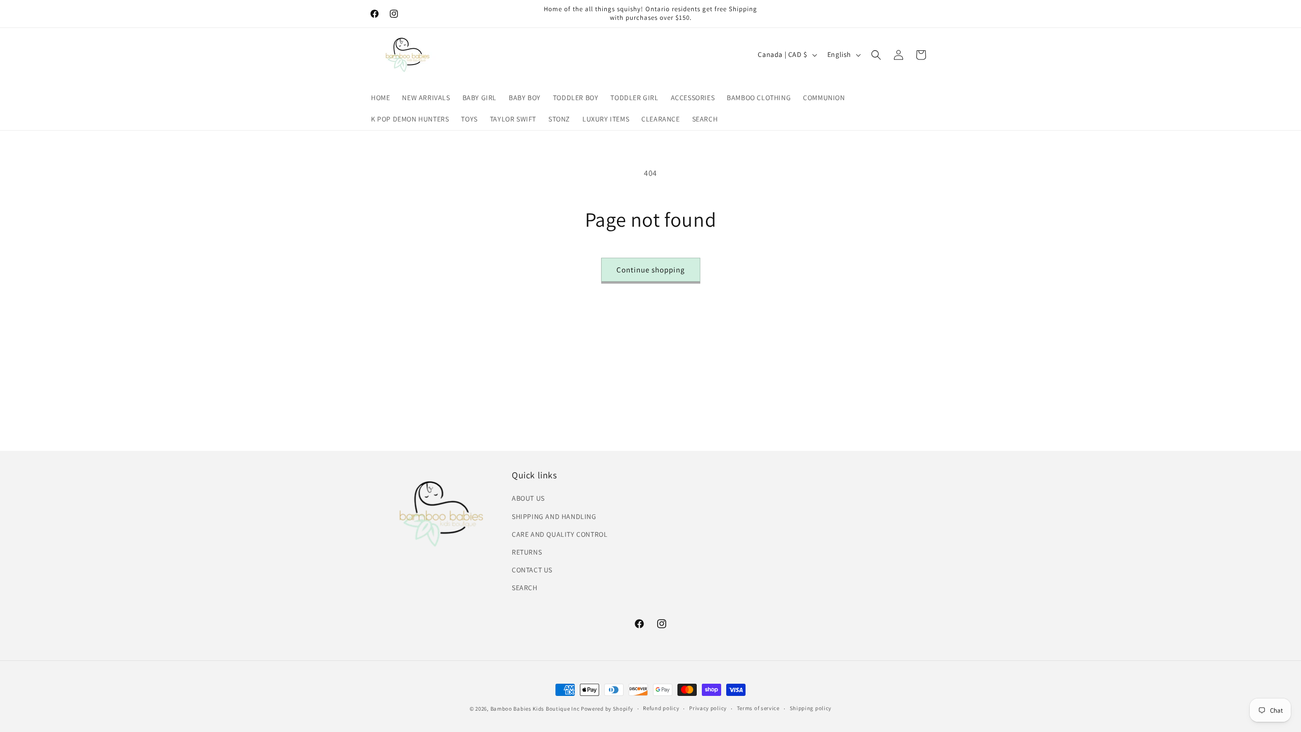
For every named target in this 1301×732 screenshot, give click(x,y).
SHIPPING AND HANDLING (554, 516)
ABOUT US (528, 498)
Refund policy (661, 708)
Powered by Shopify (607, 708)
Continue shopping (650, 269)
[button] (876, 55)
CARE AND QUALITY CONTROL (559, 534)
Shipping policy (811, 708)
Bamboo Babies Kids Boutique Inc (535, 708)
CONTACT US (532, 569)
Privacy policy (708, 708)
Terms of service (758, 708)
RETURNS (527, 552)
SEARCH (525, 587)
